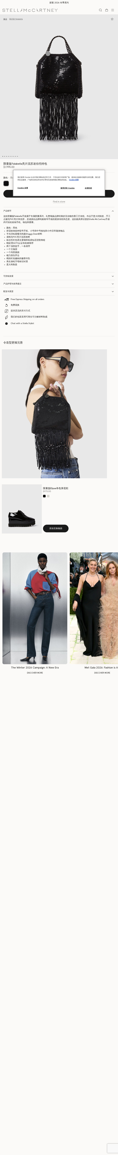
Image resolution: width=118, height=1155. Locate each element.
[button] (59, 86)
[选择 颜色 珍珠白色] (48, 496)
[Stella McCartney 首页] (29, 10)
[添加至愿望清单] (112, 19)
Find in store (59, 202)
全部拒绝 (88, 188)
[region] (59, 183)
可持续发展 (8, 276)
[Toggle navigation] (113, 10)
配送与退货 (8, 292)
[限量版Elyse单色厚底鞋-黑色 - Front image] (22, 508)
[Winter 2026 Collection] (34, 608)
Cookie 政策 (74, 180)
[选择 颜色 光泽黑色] (44, 496)
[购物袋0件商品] (107, 10)
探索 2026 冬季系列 (59, 3)
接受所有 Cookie (68, 188)
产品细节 (7, 211)
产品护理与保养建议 (12, 284)
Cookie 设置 (23, 188)
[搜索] (100, 10)
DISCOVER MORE (35, 673)
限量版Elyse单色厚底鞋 (55, 488)
